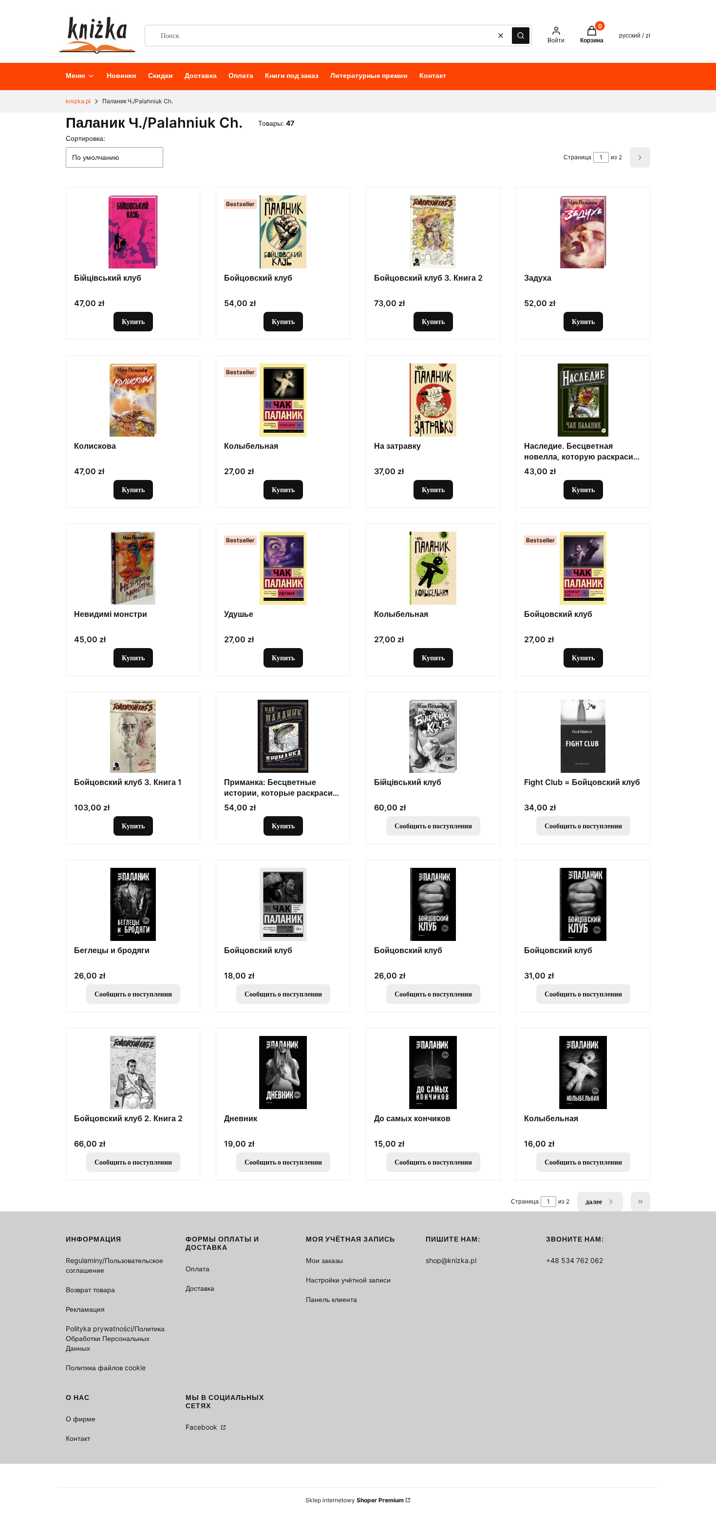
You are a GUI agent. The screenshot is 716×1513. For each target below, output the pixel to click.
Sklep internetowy (354, 1500)
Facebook (202, 1427)
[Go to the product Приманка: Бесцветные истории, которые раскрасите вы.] (283, 736)
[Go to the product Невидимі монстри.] (133, 568)
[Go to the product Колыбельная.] (283, 400)
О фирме (80, 1419)
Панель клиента (331, 1299)
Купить (133, 321)
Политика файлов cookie (106, 1367)
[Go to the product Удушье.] (283, 568)
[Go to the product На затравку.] (433, 400)
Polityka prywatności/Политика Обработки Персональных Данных (115, 1338)
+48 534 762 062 (574, 1260)
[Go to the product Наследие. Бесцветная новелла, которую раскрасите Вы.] (583, 400)
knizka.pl (78, 101)
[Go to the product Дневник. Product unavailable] (283, 1072)
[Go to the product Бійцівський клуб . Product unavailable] (433, 736)
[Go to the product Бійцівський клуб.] (133, 231)
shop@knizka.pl (451, 1260)
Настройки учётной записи (348, 1280)
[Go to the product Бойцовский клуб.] (283, 231)
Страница (577, 157)
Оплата (197, 1268)
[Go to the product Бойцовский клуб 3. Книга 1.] (133, 736)
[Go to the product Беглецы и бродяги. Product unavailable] (133, 904)
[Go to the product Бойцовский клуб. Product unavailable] (283, 904)
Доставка (200, 1288)
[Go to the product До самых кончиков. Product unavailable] (433, 1072)
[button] (520, 35)
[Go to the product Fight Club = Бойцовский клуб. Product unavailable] (583, 736)
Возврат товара (90, 1289)
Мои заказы (324, 1260)
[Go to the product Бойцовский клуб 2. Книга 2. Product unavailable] (133, 1072)
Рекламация (85, 1309)
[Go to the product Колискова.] (133, 400)
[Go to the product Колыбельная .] (433, 568)
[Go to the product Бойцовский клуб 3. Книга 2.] (433, 231)
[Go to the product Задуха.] (583, 231)
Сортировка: (85, 138)
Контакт (78, 1438)
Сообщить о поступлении (433, 826)
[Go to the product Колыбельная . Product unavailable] (583, 1072)
